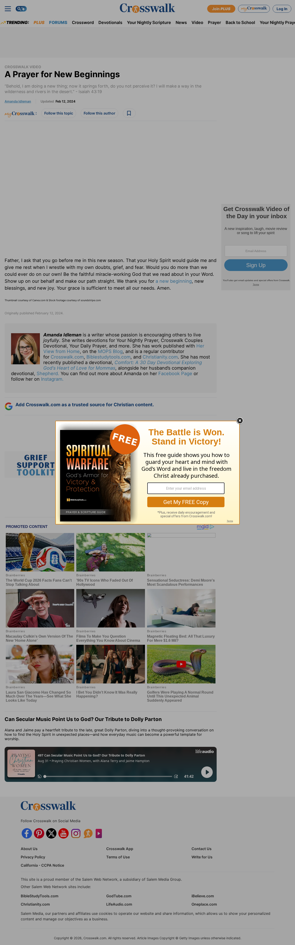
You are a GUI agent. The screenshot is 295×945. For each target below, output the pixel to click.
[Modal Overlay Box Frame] (147, 472)
